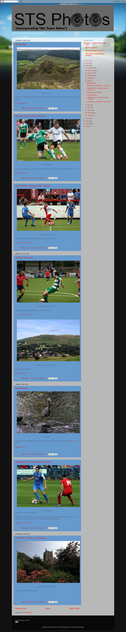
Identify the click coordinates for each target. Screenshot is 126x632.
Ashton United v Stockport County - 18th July (33, 186)
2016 (87, 118)
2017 (87, 65)
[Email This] (49, 108)
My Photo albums (91, 47)
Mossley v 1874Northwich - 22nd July (30, 116)
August (89, 78)
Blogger (81, 627)
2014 (87, 123)
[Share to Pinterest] (57, 108)
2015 (87, 121)
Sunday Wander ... (22, 388)
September (91, 75)
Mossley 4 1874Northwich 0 (21, 172)
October (90, 73)
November (90, 70)
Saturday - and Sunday (24, 258)
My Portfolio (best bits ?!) (94, 50)
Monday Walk (20, 44)
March (89, 110)
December (90, 68)
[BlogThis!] (51, 108)
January (90, 115)
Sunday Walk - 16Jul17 (20, 373)
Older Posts (74, 608)
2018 (87, 63)
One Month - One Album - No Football (30, 538)
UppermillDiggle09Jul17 (20, 447)
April (89, 107)
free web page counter (22, 620)
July (88, 81)
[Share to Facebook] (55, 108)
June (16, 594)
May (88, 105)
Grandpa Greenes (70, 441)
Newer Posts (20, 608)
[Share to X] (53, 108)
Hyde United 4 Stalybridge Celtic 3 (23, 314)
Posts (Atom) (28, 612)
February (90, 112)
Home (47, 608)
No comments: (41, 108)
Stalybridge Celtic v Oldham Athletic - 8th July (33, 462)
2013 (87, 126)
